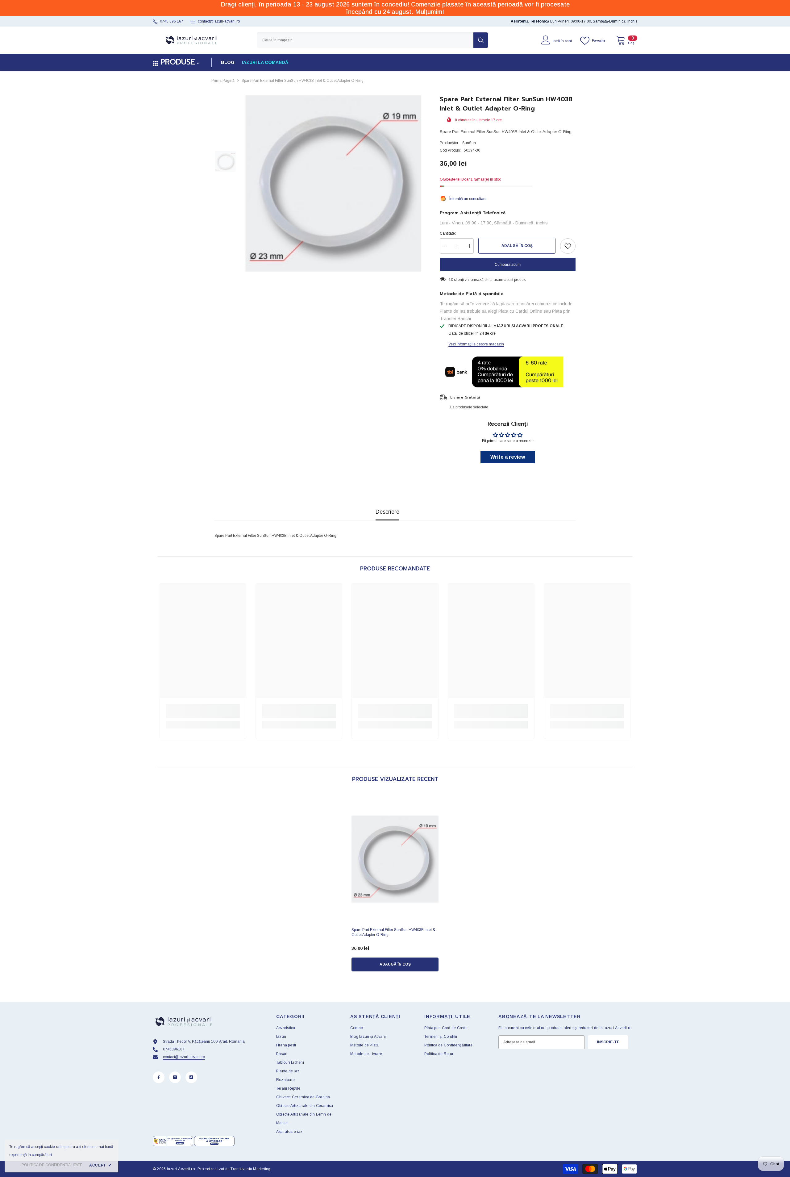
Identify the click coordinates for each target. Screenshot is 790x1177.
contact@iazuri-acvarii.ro (219, 21)
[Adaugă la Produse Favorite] (568, 246)
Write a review (507, 457)
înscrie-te (608, 1042)
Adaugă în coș (517, 246)
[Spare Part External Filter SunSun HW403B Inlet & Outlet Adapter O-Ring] (395, 859)
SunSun (469, 143)
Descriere (387, 512)
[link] (203, 711)
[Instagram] (175, 1077)
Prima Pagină (223, 80)
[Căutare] (372, 40)
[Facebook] (158, 1077)
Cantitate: (448, 233)
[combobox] (365, 40)
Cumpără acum (508, 264)
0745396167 (174, 1049)
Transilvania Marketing (250, 1169)
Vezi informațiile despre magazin (476, 344)
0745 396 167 (171, 21)
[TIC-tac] (191, 1077)
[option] (333, 183)
